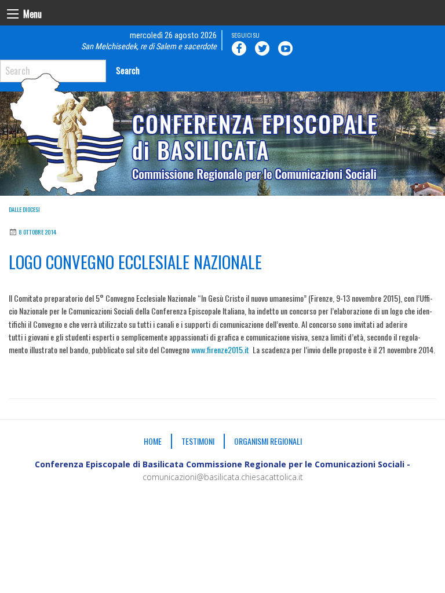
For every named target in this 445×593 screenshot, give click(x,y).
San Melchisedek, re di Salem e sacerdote (149, 47)
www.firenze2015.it (220, 349)
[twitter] (264, 48)
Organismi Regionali (268, 441)
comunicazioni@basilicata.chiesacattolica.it (223, 476)
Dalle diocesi (24, 209)
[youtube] (287, 48)
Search (128, 70)
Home (153, 441)
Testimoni (197, 441)
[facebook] (241, 48)
